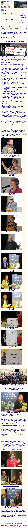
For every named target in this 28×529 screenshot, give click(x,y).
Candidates (22, 15)
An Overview (23, 13)
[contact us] (2, 10)
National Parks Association (10, 81)
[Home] (7, 4)
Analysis (22, 20)
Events (21, 22)
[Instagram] (5, 7)
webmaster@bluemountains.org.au (14, 526)
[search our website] (6, 10)
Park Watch (19, 82)
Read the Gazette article (7, 438)
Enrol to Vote (23, 24)
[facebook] (2, 7)
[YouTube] (9, 7)
